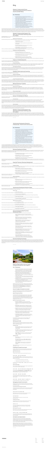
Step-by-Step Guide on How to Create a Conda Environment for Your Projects (22, 265)
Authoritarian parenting (5, 36)
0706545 (3, 1)
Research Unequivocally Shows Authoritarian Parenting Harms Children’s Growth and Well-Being (22, 10)
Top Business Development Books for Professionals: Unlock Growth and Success (22, 124)
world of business (8, 144)
